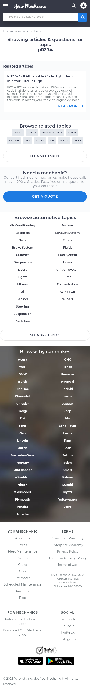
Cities (22, 565)
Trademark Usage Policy (68, 558)
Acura (22, 359)
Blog (22, 598)
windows (67, 292)
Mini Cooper (22, 470)
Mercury (22, 463)
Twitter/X (68, 632)
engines (67, 225)
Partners (22, 591)
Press (22, 545)
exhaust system (67, 233)
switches (23, 321)
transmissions (67, 284)
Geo (22, 433)
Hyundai (67, 381)
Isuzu (67, 396)
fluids (67, 247)
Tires (67, 277)
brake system (22, 247)
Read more (69, 106)
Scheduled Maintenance (22, 584)
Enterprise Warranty (67, 545)
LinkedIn (68, 626)
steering (22, 306)
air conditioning (22, 225)
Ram (67, 440)
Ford (22, 426)
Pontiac (22, 507)
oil (23, 292)
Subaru (67, 477)
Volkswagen (67, 499)
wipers (67, 299)
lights (22, 277)
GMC (67, 359)
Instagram (67, 639)
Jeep (67, 411)
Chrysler (22, 404)
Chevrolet (22, 396)
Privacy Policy (67, 551)
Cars (22, 571)
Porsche (22, 514)
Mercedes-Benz (23, 455)
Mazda (22, 448)
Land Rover (67, 426)
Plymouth (22, 499)
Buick (22, 381)
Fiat (23, 418)
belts (22, 240)
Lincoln (22, 440)
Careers (22, 558)
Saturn (67, 455)
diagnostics (23, 262)
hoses (67, 262)
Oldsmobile (22, 492)
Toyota (67, 492)
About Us (22, 538)
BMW (22, 374)
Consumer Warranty (68, 538)
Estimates (22, 578)
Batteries (22, 233)
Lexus (67, 433)
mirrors (22, 284)
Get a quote (45, 196)
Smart (67, 470)
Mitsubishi (22, 477)
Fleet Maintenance (22, 551)
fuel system (67, 255)
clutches (22, 255)
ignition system (67, 270)
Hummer (68, 374)
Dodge (22, 411)
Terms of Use (68, 565)
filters (67, 240)
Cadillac (23, 389)
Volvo (67, 507)
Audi (22, 367)
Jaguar (67, 404)
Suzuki (67, 485)
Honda (67, 367)
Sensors (22, 299)
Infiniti (67, 389)
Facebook (67, 619)
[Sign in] (83, 5)
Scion (67, 463)
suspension (22, 314)
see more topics (45, 156)
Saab (67, 448)
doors (22, 270)
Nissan (23, 485)
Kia (67, 418)
